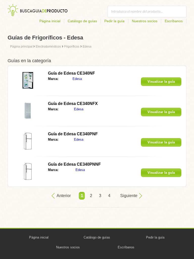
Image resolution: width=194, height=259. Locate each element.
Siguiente (128, 195)
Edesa (77, 79)
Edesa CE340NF (71, 73)
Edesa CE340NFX (73, 103)
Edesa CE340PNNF (74, 164)
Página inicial (49, 21)
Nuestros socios (144, 21)
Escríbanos (174, 21)
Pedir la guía (114, 21)
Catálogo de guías (82, 21)
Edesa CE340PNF (73, 134)
